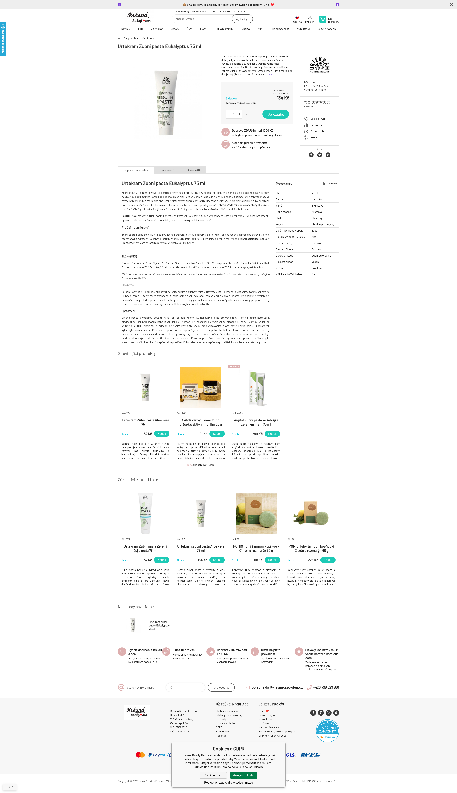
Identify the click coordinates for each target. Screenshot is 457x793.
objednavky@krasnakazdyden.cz (192, 11)
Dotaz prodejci (318, 131)
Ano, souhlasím (243, 775)
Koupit (162, 433)
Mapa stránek (331, 781)
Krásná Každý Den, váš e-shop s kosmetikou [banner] (139, 17)
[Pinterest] (321, 713)
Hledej (243, 19)
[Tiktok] (336, 713)
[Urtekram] (319, 74)
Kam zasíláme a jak (270, 727)
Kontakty (221, 719)
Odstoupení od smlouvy (229, 715)
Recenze (221, 735)
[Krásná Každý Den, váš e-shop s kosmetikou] (119, 38)
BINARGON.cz (313, 781)
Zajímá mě (157, 28)
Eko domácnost (280, 28)
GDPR (219, 727)
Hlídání (314, 137)
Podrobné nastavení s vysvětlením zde (228, 782)
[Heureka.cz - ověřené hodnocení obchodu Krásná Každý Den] (327, 741)
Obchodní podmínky (227, 710)
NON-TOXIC (303, 28)
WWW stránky (290, 781)
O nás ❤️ (264, 710)
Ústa (135, 38)
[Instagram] (329, 713)
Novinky (125, 28)
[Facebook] (313, 713)
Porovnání (316, 124)
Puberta (245, 28)
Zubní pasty (148, 38)
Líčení (203, 28)
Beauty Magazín (326, 28)
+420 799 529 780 (222, 11)
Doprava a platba (225, 723)
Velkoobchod (266, 719)
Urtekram (320, 89)
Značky (175, 28)
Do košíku (275, 114)
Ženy (189, 28)
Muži (260, 28)
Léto (141, 28)
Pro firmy (264, 723)
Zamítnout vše (213, 775)
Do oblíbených (318, 118)
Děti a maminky (224, 28)
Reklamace (222, 731)
